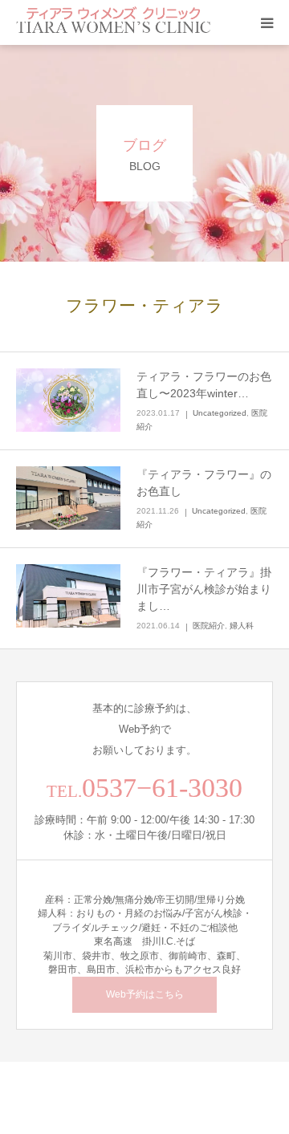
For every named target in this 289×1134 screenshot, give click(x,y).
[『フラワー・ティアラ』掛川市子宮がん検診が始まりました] (68, 596)
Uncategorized (219, 412)
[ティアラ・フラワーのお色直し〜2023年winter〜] (68, 400)
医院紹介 (209, 625)
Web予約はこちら (145, 994)
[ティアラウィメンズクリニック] (113, 22)
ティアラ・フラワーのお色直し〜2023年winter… (203, 385)
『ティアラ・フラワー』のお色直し (203, 483)
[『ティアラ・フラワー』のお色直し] (68, 498)
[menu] (266, 22)
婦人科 (242, 625)
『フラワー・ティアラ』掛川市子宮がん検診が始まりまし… (203, 589)
